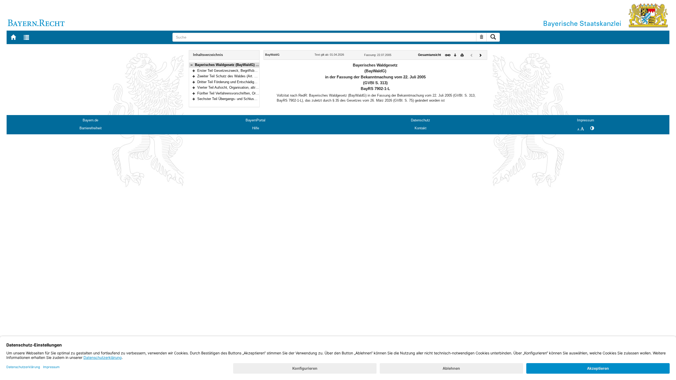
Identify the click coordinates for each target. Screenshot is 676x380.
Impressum (585, 120)
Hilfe (255, 128)
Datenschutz (420, 120)
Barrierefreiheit (90, 128)
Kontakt (420, 128)
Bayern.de (90, 120)
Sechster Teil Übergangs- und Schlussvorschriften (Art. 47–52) (245, 99)
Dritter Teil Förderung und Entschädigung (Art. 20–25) (238, 82)
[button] (191, 65)
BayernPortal (255, 120)
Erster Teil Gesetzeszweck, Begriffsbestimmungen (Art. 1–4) (243, 71)
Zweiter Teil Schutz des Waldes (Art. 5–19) (230, 76)
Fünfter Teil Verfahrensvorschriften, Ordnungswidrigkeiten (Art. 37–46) (250, 93)
